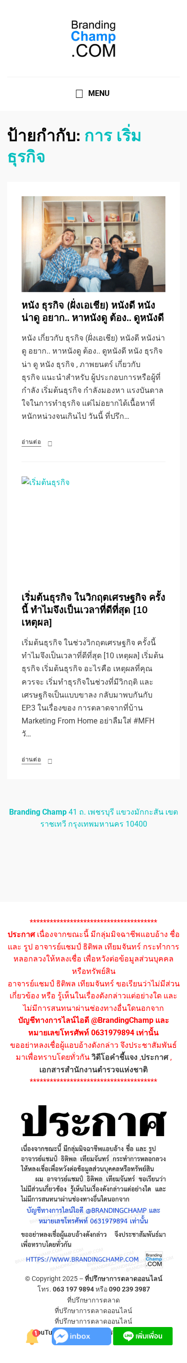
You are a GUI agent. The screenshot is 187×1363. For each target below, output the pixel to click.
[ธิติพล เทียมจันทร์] (32, 1335)
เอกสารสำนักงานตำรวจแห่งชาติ (93, 1069)
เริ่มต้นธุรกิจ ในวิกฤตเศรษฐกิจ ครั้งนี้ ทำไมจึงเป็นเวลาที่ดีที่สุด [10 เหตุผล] (93, 610)
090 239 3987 (129, 1289)
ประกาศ (154, 1057)
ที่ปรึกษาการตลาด (93, 1300)
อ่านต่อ (31, 442)
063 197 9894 (73, 1289)
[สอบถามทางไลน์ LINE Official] (143, 1335)
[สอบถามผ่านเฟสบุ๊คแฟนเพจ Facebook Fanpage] (82, 1335)
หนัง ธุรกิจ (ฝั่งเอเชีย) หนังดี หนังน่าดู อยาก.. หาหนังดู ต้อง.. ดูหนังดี (93, 311)
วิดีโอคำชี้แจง (115, 1057)
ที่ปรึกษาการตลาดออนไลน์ (124, 1278)
